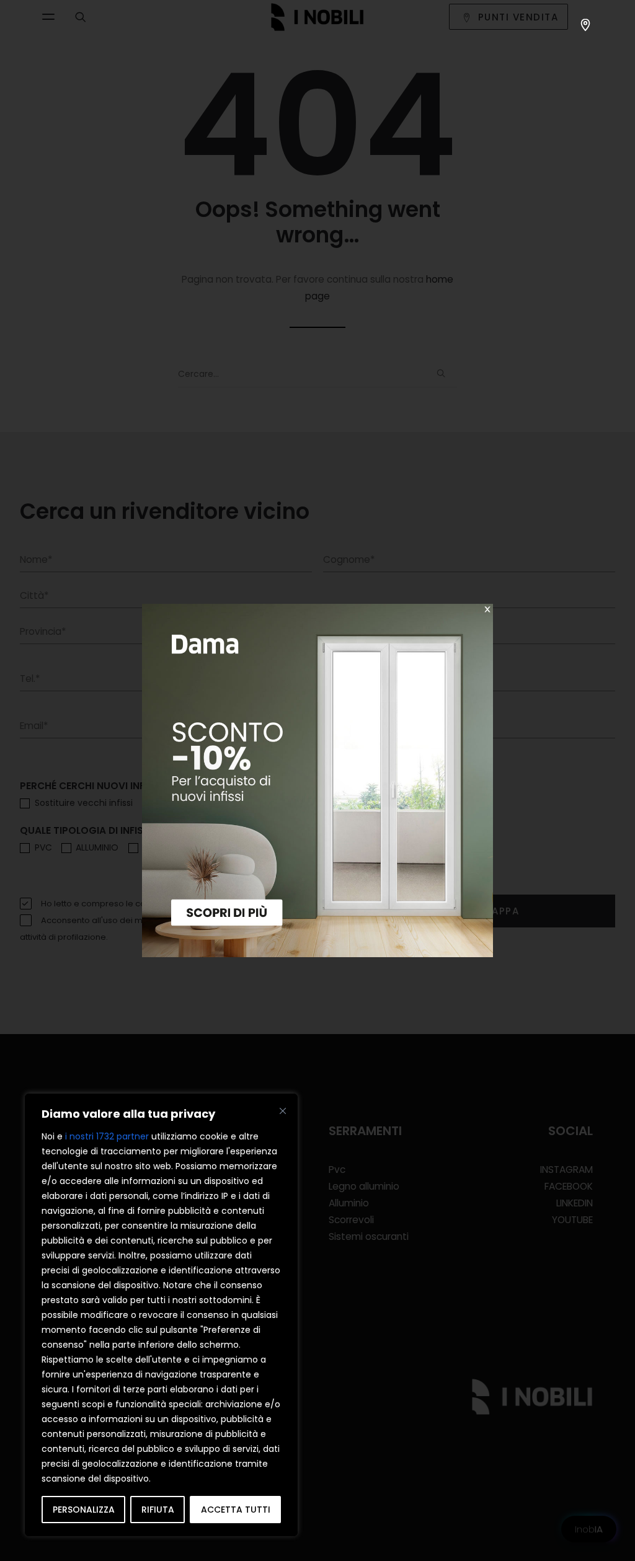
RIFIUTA (157, 1509)
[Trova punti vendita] (585, 24)
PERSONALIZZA (84, 1509)
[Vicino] (282, 1111)
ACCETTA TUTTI (235, 1509)
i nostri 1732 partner (107, 1136)
